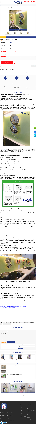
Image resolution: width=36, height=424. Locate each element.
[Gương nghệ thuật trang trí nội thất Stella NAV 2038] (29, 358)
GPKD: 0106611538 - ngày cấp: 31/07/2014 (8, 420)
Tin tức (21, 410)
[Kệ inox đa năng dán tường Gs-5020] (22, 388)
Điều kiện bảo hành (23, 419)
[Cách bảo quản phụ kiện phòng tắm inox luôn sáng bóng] (3, 376)
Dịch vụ (21, 408)
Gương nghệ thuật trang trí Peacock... (13, 359)
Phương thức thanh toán (31, 411)
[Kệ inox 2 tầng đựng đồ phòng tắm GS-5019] (5, 388)
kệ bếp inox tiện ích (25, 322)
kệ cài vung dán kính (16, 322)
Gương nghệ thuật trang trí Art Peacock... (22, 359)
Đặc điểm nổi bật (18, 92)
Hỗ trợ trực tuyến (22, 414)
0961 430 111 (26, 1)
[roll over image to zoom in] (18, 20)
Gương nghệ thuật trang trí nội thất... (31, 359)
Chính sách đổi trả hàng (23, 416)
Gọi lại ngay (33, 65)
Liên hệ (29, 417)
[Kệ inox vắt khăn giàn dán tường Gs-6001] (31, 388)
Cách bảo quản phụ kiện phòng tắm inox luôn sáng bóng (15, 374)
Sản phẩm (21, 407)
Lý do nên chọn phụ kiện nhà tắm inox (8, 307)
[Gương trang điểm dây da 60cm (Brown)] (2, 358)
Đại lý (29, 408)
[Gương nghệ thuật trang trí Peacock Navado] (11, 358)
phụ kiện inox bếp (9, 322)
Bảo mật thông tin (30, 413)
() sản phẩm (21, 5)
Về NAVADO (30, 407)
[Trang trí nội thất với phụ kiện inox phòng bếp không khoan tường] (3, 371)
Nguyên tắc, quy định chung (31, 415)
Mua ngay (7, 62)
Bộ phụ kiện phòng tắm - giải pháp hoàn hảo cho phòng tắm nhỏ (13, 306)
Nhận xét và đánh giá (4, 339)
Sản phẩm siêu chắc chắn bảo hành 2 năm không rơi (17, 147)
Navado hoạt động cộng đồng (23, 413)
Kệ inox (3, 149)
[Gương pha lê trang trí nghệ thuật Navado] (18, 2)
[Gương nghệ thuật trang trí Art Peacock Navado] (20, 358)
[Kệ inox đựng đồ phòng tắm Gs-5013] (13, 388)
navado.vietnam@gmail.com (6, 418)
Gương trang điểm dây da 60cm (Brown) (4, 359)
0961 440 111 (33, 1)
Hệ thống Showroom (31, 419)
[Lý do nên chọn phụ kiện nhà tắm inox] (3, 367)
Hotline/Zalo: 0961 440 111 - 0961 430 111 (8, 415)
